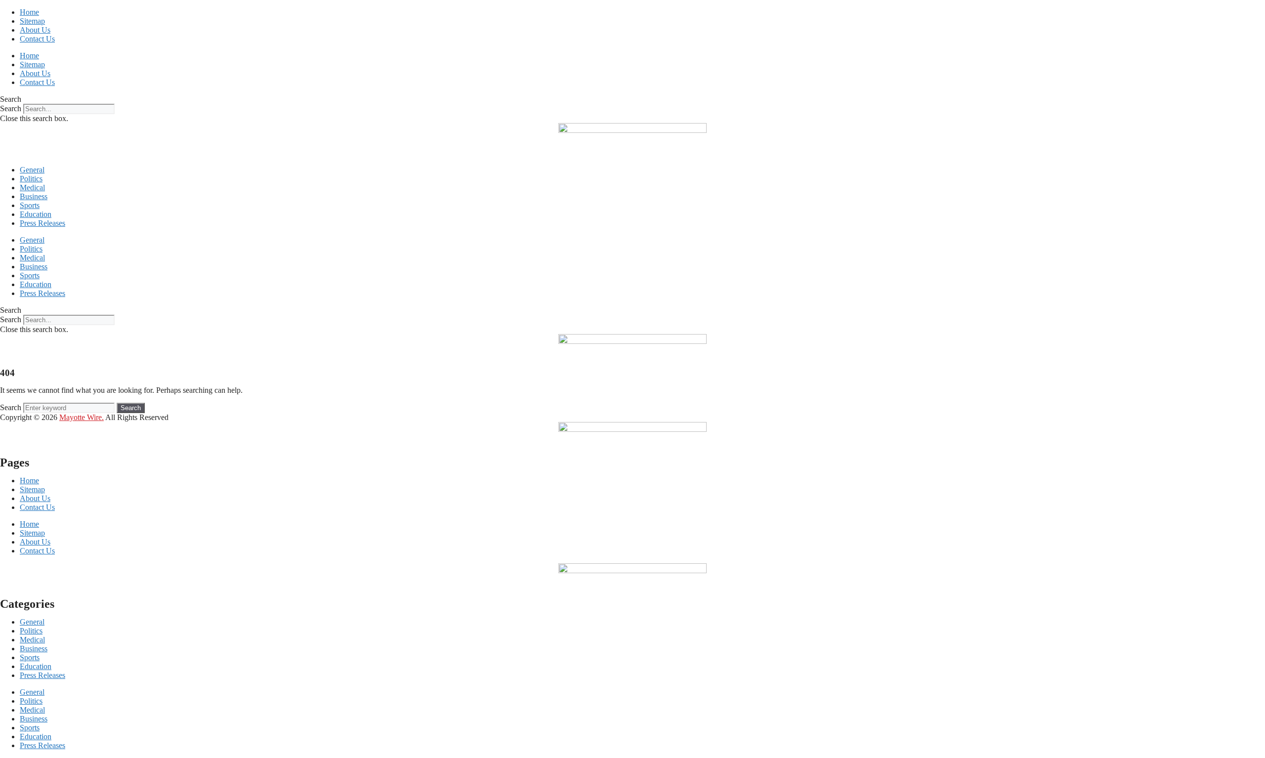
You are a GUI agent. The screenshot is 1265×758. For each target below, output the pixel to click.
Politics (31, 178)
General (32, 170)
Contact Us (37, 39)
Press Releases (42, 223)
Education (35, 214)
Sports (30, 205)
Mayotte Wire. (81, 417)
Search (10, 108)
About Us (35, 30)
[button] (632, 99)
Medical (32, 187)
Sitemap (32, 21)
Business (33, 196)
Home (29, 12)
